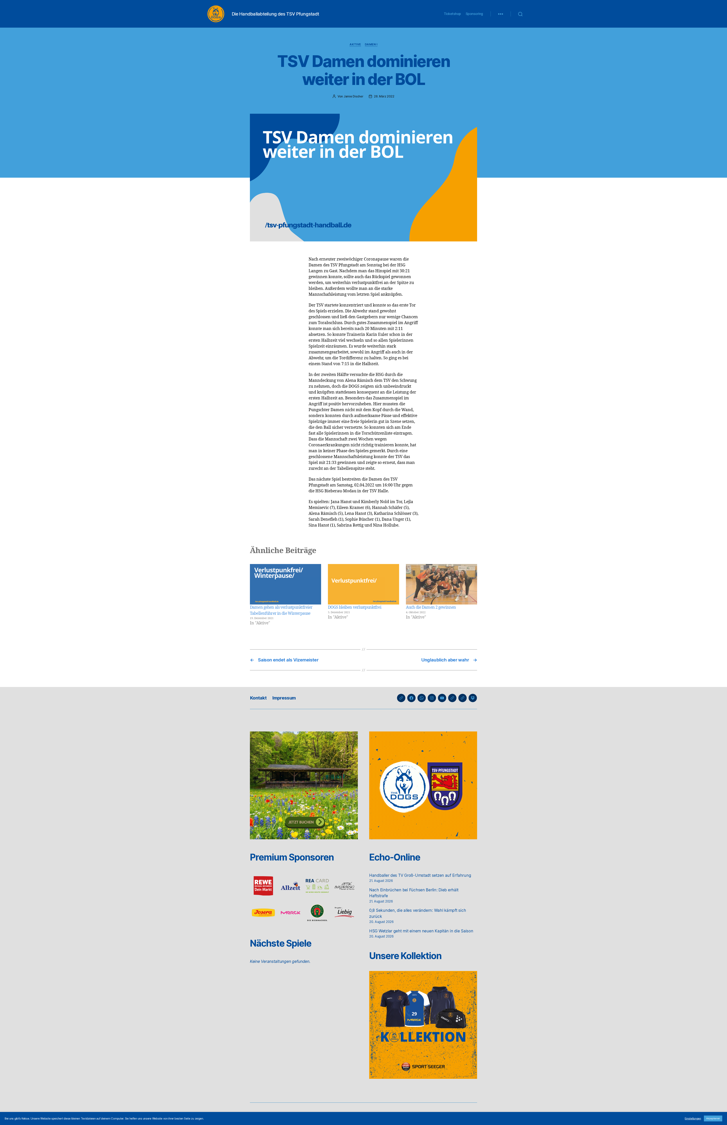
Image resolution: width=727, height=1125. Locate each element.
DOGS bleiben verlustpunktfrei (354, 607)
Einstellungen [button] (693, 1118)
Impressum (284, 698)
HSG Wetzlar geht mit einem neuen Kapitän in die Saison (421, 931)
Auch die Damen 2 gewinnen (431, 607)
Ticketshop (452, 14)
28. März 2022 (384, 96)
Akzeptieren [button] (713, 1118)
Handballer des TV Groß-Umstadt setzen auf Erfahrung (420, 875)
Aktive (355, 44)
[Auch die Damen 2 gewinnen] (441, 584)
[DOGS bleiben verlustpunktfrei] (363, 584)
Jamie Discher (353, 96)
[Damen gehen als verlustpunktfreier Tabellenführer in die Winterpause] (285, 584)
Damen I (371, 44)
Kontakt (258, 698)
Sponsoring (474, 14)
